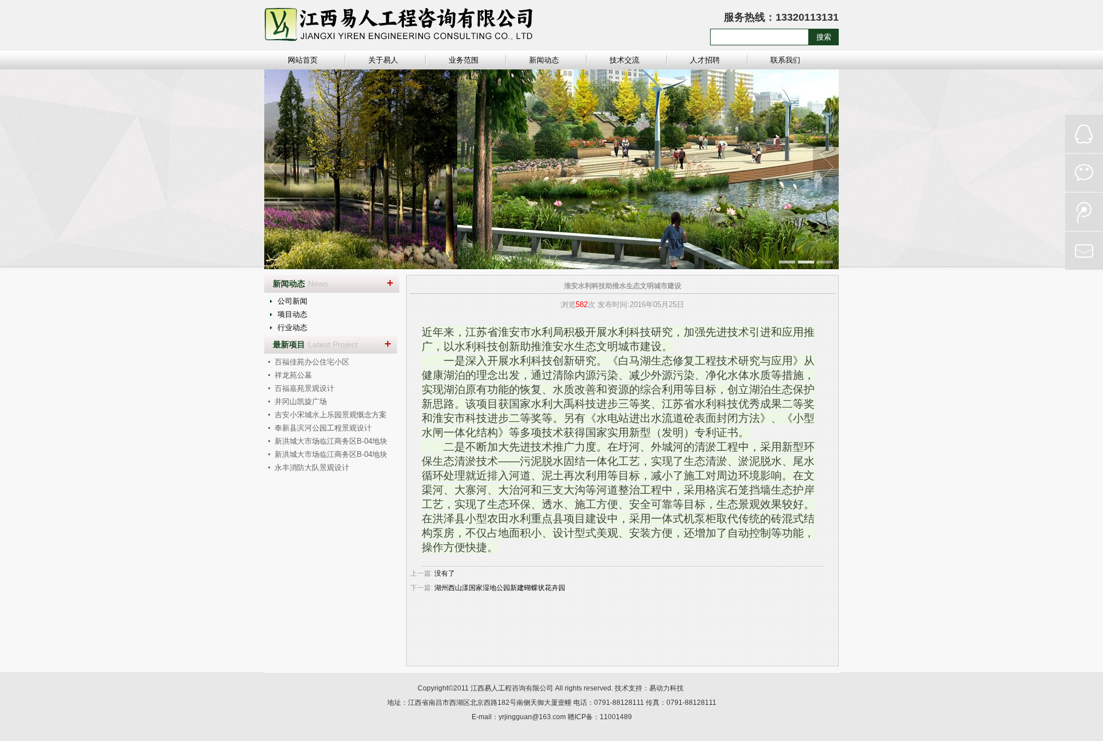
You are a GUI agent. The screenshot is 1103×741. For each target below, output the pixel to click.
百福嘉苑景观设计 (304, 388)
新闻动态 (544, 60)
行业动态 (292, 327)
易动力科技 (666, 688)
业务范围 (464, 60)
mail (1084, 251)
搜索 (823, 37)
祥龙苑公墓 (293, 375)
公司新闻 (292, 301)
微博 (1084, 212)
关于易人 (383, 60)
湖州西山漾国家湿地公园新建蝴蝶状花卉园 (499, 588)
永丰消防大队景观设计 (312, 467)
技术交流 (624, 60)
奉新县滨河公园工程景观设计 (323, 428)
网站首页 (303, 60)
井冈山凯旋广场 (301, 401)
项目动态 (292, 314)
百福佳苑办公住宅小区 (312, 362)
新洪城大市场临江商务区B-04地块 (331, 441)
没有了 (444, 573)
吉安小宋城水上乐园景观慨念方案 (331, 414)
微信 (1084, 173)
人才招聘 (705, 60)
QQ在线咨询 (1084, 134)
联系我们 (785, 60)
